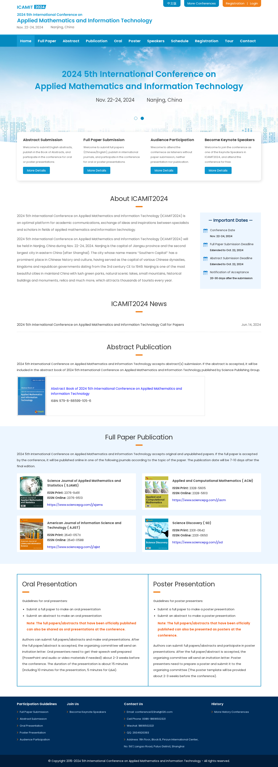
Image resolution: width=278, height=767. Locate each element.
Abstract (71, 40)
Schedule (179, 40)
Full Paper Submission (34, 712)
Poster (135, 40)
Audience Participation (35, 739)
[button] (135, 118)
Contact (248, 40)
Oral (118, 40)
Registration (235, 3)
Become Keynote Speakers (88, 712)
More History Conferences (231, 712)
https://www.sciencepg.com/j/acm (199, 500)
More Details (36, 170)
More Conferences (201, 3)
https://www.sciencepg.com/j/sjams (75, 505)
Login (254, 3)
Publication (96, 40)
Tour (229, 40)
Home (25, 40)
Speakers (155, 40)
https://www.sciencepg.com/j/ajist (73, 547)
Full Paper (47, 40)
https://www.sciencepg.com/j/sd (197, 542)
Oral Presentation (31, 726)
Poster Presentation (33, 733)
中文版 (171, 3)
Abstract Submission (33, 719)
